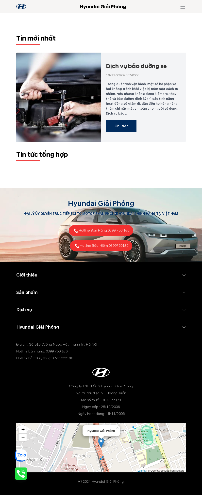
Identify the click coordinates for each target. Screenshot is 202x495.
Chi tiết (121, 126)
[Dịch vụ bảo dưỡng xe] (58, 97)
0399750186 (118, 246)
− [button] (23, 437)
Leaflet (141, 470)
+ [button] (23, 430)
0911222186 (63, 358)
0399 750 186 (118, 230)
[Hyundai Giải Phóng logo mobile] (21, 6)
